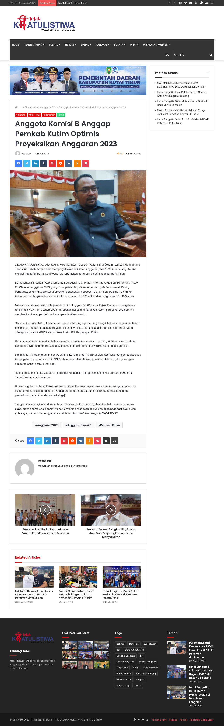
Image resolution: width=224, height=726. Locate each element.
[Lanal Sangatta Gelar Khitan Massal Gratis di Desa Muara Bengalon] (101, 645)
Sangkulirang (123, 685)
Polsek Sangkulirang (146, 673)
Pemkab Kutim (110, 425)
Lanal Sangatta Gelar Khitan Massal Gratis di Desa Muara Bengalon (94, 3)
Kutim (135, 667)
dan (118, 649)
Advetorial (21, 114)
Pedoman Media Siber (202, 719)
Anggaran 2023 (48, 425)
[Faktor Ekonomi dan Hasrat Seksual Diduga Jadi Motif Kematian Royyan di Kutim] (78, 577)
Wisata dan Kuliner (155, 44)
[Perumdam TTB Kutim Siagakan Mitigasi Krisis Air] (101, 665)
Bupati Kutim (150, 644)
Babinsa (120, 644)
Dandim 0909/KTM (134, 649)
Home (15, 44)
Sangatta (140, 679)
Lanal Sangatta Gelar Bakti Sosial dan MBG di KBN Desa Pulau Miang (120, 594)
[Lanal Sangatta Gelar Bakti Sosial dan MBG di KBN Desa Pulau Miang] (122, 577)
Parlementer (33, 107)
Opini (133, 44)
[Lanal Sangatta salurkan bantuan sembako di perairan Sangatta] (101, 655)
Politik (53, 44)
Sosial (85, 44)
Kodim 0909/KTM (125, 661)
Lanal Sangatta (150, 667)
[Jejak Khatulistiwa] (45, 22)
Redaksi (25, 153)
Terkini (69, 44)
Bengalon (134, 644)
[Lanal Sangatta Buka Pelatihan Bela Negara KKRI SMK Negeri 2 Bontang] (85, 645)
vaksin (137, 685)
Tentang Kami (159, 719)
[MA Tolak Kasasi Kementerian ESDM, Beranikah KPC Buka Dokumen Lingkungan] (34, 577)
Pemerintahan (33, 44)
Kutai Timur (34, 114)
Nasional (101, 44)
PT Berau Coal (124, 679)
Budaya (118, 44)
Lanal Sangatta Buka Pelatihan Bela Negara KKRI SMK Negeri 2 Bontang (201, 672)
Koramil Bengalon (147, 661)
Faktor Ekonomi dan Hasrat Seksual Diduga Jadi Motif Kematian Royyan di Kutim (76, 594)
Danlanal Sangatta (126, 655)
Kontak (183, 719)
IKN (141, 655)
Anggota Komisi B (79, 425)
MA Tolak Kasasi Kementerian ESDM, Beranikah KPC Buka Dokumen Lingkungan (34, 594)
